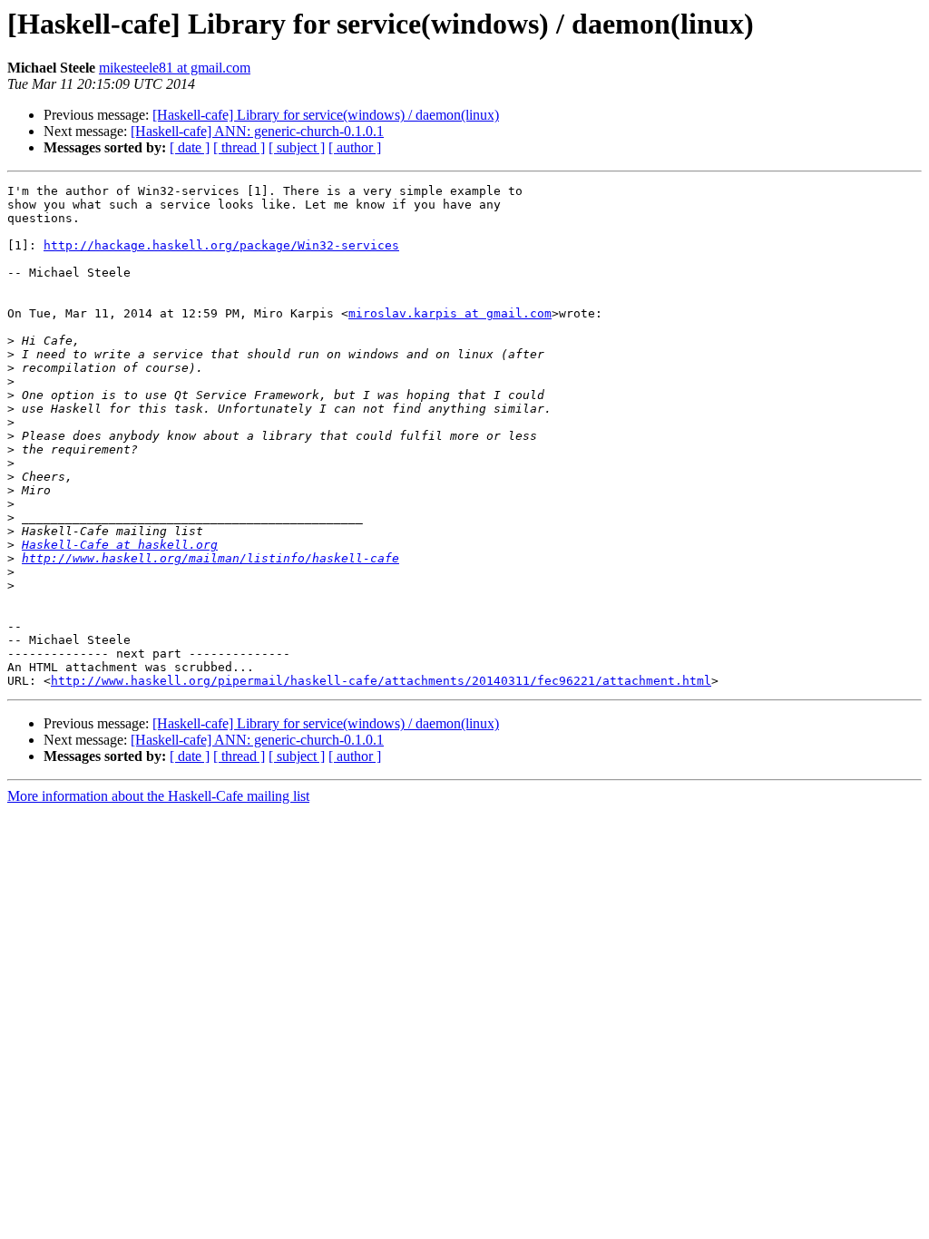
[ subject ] (297, 147)
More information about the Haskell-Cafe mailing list (158, 796)
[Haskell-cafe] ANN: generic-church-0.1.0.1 (257, 131)
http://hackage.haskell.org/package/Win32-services (221, 245)
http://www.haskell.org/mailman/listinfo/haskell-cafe (210, 558)
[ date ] (190, 147)
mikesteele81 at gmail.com (174, 67)
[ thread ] (239, 147)
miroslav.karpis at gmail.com (450, 313)
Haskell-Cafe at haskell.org (120, 544)
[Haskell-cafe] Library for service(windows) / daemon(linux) (325, 114)
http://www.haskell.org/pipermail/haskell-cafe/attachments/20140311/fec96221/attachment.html (381, 681)
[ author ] (354, 147)
